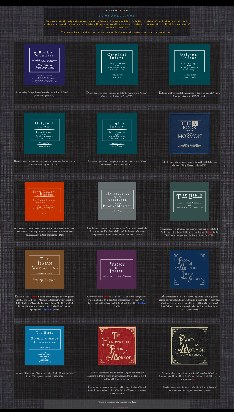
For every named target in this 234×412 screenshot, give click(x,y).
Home (189, 3)
